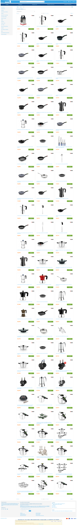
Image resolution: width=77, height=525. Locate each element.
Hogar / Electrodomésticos (4, 26)
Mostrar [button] (72, 13)
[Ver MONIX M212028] (45, 330)
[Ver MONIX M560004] (64, 485)
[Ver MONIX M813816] (25, 106)
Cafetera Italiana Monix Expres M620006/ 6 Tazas (61, 60)
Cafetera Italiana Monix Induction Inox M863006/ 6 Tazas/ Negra (24, 301)
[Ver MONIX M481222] (45, 55)
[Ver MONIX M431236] (64, 382)
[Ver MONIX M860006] (25, 123)
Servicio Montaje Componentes (5, 32)
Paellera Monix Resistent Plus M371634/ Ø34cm (61, 181)
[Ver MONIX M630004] (64, 296)
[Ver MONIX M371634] (64, 175)
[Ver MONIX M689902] (45, 451)
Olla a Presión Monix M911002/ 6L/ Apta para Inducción (62, 422)
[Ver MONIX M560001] (45, 399)
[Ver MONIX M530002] (45, 433)
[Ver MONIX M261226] (25, 175)
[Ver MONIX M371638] (45, 296)
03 (46, 13)
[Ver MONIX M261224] (64, 123)
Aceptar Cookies (59, 521)
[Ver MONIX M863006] (25, 296)
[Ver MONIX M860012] (25, 278)
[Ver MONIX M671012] (25, 313)
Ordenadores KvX (34, 4)
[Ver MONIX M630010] (45, 382)
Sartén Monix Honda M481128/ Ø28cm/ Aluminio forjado (43, 198)
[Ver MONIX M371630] (45, 141)
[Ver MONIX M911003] (25, 433)
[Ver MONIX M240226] (25, 364)
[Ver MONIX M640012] (25, 261)
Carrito (74, 1)
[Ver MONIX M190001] (64, 227)
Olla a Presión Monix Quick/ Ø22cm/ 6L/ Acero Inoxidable (24, 422)
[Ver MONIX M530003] (25, 451)
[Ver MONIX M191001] (45, 209)
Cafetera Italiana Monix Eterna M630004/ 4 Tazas (61, 301)
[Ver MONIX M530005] (45, 468)
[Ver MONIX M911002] (64, 416)
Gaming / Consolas (3, 18)
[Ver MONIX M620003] (25, 37)
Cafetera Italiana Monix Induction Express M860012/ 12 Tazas (24, 284)
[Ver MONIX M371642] (45, 347)
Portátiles (2, 10)
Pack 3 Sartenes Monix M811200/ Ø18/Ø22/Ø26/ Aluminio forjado (44, 370)
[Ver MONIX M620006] (64, 55)
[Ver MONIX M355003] (64, 141)
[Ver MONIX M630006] (64, 347)
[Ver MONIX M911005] (45, 485)
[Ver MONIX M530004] (64, 451)
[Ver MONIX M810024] (45, 158)
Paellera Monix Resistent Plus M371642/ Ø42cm (42, 353)
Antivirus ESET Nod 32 (23, 515)
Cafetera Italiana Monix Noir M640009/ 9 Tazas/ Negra (62, 198)
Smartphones (20, 4)
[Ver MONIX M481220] (45, 37)
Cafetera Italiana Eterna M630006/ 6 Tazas (61, 353)
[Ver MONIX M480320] (64, 261)
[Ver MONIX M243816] (64, 72)
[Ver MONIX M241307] (45, 244)
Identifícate (65, 1)
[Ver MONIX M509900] (45, 416)
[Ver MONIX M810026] (25, 227)
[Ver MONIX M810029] (45, 313)
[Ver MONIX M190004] (64, 158)
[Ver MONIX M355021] (25, 20)
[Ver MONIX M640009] (64, 192)
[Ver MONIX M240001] (64, 433)
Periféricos (2, 21)
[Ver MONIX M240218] (64, 244)
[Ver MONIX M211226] (64, 278)
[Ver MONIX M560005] (25, 468)
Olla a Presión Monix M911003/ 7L (21, 439)
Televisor (2, 13)
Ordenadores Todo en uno (50, 4)
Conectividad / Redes (4, 16)
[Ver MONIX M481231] (25, 158)
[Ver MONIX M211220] (45, 175)
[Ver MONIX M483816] (64, 37)
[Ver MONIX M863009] (64, 313)
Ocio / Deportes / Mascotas (4, 29)
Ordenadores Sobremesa (67, 4)
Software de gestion (3, 34)
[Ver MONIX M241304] (45, 123)
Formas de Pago (38, 514)
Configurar (52, 521)
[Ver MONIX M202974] (64, 330)
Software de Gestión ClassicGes (40, 515)
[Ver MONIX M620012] (25, 209)
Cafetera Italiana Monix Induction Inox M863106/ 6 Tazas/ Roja (44, 284)
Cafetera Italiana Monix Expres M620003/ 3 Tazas (23, 43)
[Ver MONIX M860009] (25, 244)
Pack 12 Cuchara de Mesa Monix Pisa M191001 (42, 215)
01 (43, 13)
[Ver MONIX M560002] (25, 416)
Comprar (31, 63)
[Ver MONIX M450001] (25, 485)
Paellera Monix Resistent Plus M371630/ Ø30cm (42, 146)
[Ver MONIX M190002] (45, 227)
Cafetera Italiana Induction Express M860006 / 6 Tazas (23, 129)
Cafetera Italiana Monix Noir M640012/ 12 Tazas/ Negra (23, 267)
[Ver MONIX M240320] (45, 261)
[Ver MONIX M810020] (45, 72)
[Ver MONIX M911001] (64, 399)
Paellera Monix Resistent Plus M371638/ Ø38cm (42, 301)
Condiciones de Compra (23, 514)
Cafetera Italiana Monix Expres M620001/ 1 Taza (42, 26)
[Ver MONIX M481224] (25, 89)
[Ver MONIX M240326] (25, 347)
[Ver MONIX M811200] (45, 364)
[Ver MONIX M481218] (64, 20)
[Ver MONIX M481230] (64, 209)
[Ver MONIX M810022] (45, 106)
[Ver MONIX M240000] (64, 364)
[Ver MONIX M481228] (25, 141)
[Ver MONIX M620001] (45, 20)
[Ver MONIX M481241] (25, 382)
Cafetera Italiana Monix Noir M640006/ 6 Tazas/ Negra (62, 112)
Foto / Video (2, 24)
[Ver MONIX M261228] (25, 192)
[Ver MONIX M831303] (25, 399)
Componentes (3, 8)
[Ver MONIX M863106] (45, 278)
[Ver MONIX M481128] (45, 192)
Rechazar (55, 521)
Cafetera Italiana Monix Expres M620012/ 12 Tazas (23, 215)
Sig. (47, 13)
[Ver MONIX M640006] (64, 106)
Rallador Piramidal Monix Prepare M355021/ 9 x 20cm (23, 26)
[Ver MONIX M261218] (25, 55)
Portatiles (7, 4)
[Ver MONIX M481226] (64, 89)
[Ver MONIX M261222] (45, 89)
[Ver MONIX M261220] (25, 72)
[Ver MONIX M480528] (25, 330)
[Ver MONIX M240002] (64, 468)
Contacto (70, 1)
